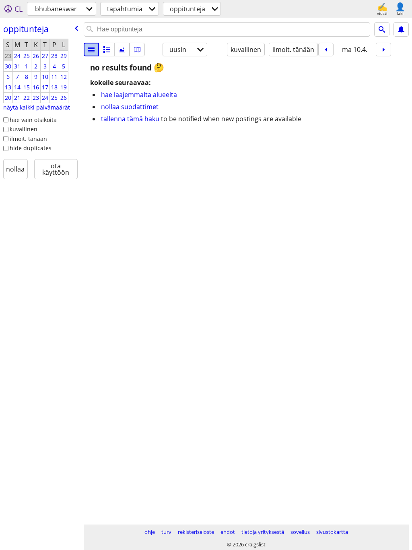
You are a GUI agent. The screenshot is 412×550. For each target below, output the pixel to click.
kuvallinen (23, 129)
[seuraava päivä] (383, 49)
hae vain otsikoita (33, 120)
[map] (137, 49)
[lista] (91, 49)
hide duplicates (31, 148)
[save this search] (401, 29)
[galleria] (122, 49)
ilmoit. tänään (28, 139)
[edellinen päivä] (326, 49)
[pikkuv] (106, 49)
